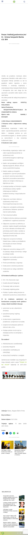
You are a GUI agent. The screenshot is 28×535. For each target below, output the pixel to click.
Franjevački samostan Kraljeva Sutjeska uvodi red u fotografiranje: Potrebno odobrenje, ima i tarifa (10, 498)
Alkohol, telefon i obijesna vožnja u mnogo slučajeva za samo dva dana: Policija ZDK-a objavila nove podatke (10, 524)
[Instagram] (20, 533)
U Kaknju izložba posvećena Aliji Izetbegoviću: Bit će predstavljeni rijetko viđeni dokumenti (10, 505)
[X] (23, 533)
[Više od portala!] (14, 2)
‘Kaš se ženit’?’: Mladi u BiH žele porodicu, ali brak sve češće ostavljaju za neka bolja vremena (10, 518)
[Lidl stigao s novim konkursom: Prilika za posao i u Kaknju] (7, 445)
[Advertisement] (14, 17)
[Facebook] (18, 533)
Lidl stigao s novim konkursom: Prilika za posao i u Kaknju (6, 452)
